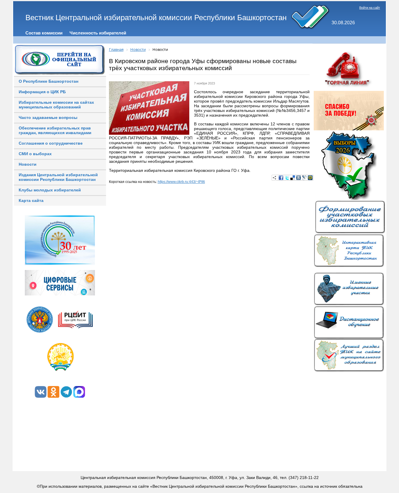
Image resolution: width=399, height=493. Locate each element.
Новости (28, 164)
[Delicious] (292, 177)
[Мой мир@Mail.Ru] (310, 177)
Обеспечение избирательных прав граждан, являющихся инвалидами (55, 130)
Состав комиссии (44, 32)
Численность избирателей (98, 32)
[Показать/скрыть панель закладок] (274, 178)
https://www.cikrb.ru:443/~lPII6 (181, 182)
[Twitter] (286, 177)
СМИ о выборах (35, 153)
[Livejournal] (304, 177)
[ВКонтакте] (298, 177)
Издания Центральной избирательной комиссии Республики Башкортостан (58, 177)
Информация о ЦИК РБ (42, 91)
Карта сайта (31, 200)
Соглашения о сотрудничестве (51, 143)
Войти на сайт (369, 7)
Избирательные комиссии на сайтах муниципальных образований (56, 104)
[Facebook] (281, 177)
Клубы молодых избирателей (50, 190)
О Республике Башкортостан (48, 81)
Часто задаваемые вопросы (48, 117)
